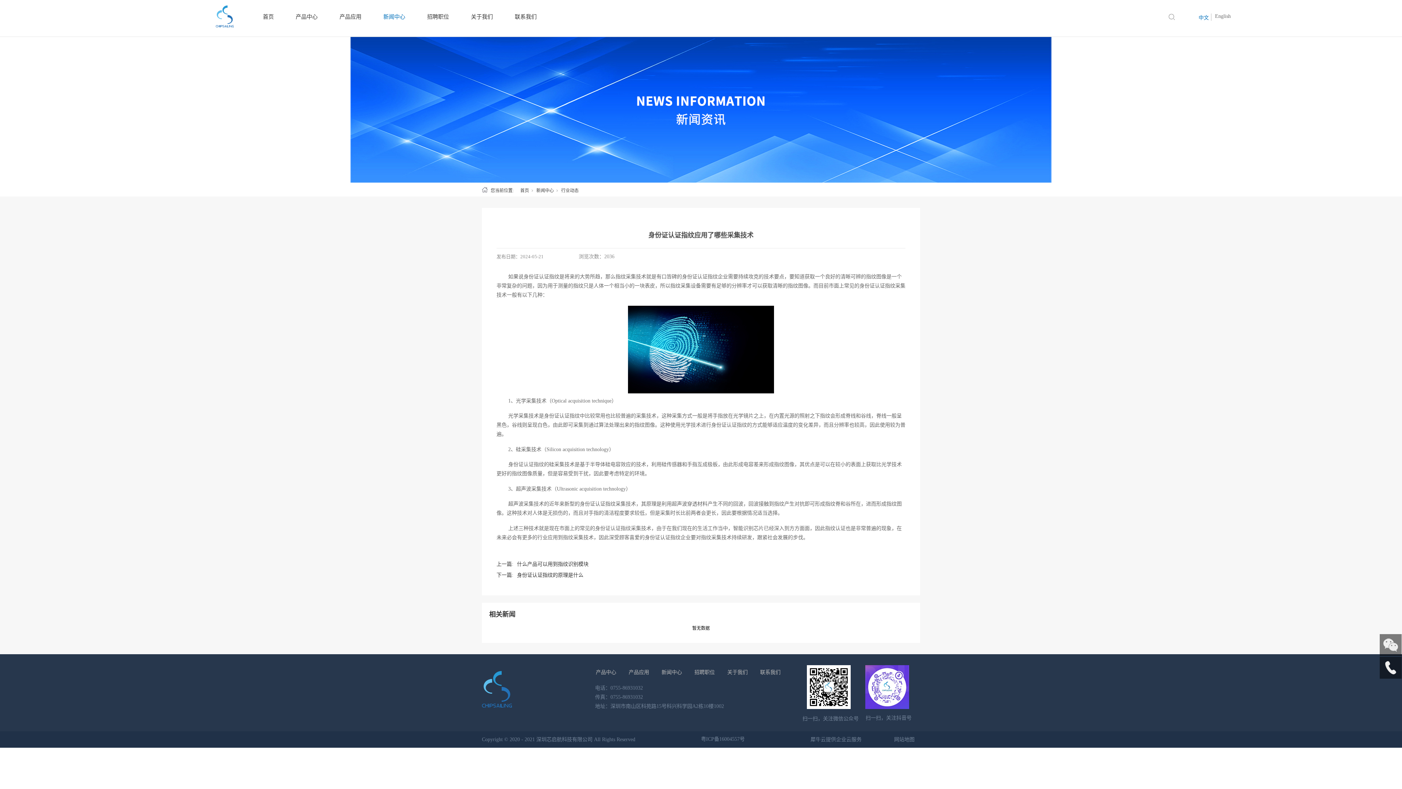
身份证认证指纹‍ (877, 286)
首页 (524, 190)
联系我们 (770, 672)
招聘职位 (704, 672)
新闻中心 (545, 190)
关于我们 (737, 672)
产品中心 (606, 672)
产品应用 (639, 672)
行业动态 (570, 190)
